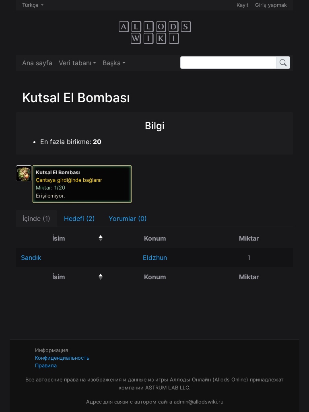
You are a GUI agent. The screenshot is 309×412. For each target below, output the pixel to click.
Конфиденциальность (62, 358)
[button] (77, 63)
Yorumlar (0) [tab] (128, 218)
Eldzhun (155, 257)
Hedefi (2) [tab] (79, 218)
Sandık (31, 257)
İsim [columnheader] (78, 238)
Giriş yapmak (271, 5)
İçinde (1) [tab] (36, 218)
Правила (46, 366)
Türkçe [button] (31, 5)
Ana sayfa (37, 63)
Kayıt (243, 5)
